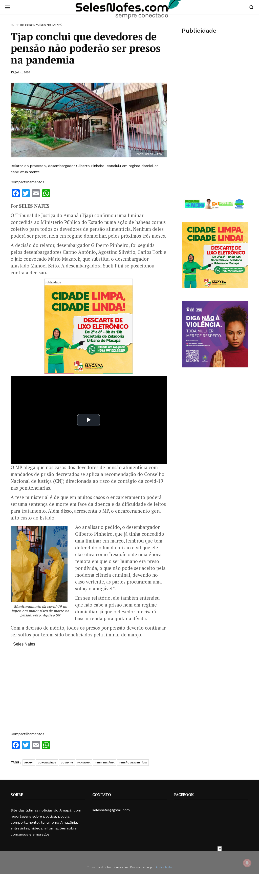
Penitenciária (105, 762)
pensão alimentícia (133, 762)
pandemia (84, 762)
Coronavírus (47, 762)
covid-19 (67, 762)
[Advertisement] (89, 691)
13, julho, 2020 (20, 72)
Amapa (28, 762)
